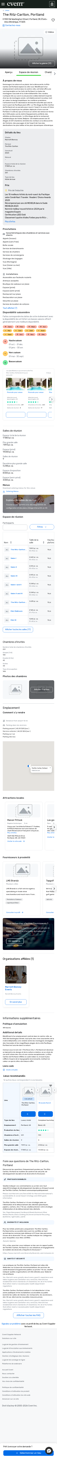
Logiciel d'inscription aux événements (17, 1348)
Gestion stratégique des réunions (15, 1356)
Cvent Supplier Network (11, 1334)
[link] (21, 870)
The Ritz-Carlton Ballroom (19, 550)
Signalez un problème (11, 1324)
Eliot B (13, 620)
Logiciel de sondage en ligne (13, 1360)
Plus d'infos (10, 221)
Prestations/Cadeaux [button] (14, 899)
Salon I (13, 558)
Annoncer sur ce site (10, 1399)
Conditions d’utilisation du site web (16, 1395)
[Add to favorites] (53, 20)
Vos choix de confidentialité (13, 1381)
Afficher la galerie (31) (41, 63)
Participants (8, 523)
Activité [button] (49, 899)
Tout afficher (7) (10, 308)
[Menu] (3, 4)
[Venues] (52, 4)
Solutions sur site (9, 1338)
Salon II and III (17, 593)
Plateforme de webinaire (12, 1364)
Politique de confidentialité (13, 1387)
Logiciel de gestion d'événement (15, 1344)
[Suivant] (54, 73)
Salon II (14, 567)
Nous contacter (8, 1374)
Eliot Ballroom (16, 611)
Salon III (14, 576)
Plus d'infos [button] (12, 833)
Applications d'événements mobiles (16, 1352)
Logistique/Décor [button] (13, 903)
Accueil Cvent (7, 1370)
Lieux (7, 10)
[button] (52, 399)
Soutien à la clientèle (10, 1377)
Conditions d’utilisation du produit (15, 1391)
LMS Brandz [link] (12, 880)
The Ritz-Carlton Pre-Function (19, 602)
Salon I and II (16, 585)
